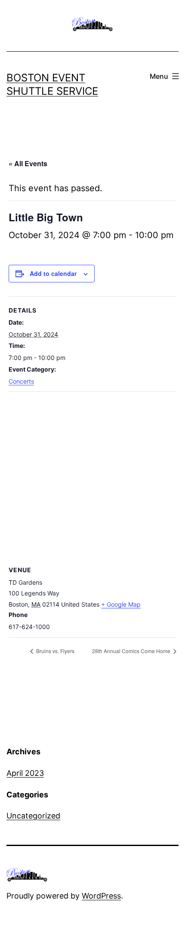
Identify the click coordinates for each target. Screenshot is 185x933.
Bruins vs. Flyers (54, 650)
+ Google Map (121, 604)
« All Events (28, 163)
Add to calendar (53, 273)
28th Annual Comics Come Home (132, 650)
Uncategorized (33, 815)
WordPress (101, 895)
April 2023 (25, 773)
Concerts (21, 381)
